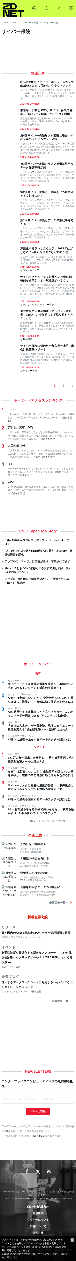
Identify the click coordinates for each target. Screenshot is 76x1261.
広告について (38, 1226)
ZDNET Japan (9, 22)
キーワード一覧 (30, 22)
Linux (12, 409)
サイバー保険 (51, 22)
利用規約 (38, 1213)
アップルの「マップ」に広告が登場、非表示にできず (37, 561)
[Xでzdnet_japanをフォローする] (38, 1171)
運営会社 (38, 1232)
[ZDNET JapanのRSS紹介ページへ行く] (49, 1171)
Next (71, 386)
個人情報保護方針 (38, 1206)
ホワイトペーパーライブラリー (49, 820)
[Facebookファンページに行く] (27, 1171)
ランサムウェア (31, 270)
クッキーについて (38, 1219)
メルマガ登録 (38, 1111)
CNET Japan (38, 1136)
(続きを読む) (49, 439)
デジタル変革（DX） (21, 427)
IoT (10, 463)
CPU (11, 481)
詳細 (65, 1254)
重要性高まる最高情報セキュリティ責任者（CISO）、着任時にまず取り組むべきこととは (46, 314)
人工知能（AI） (18, 445)
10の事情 (28, 339)
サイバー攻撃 (47, 304)
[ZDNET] (13, 8)
